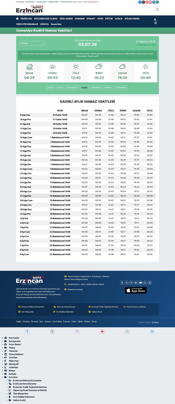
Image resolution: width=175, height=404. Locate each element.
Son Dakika (57, 321)
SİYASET (91, 19)
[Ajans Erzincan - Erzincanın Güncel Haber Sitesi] (29, 10)
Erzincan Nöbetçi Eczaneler (33, 307)
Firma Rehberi (16, 354)
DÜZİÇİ (60, 88)
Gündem (26, 321)
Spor (41, 321)
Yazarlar (13, 351)
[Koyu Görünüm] (155, 20)
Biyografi (14, 364)
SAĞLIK (119, 19)
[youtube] (102, 331)
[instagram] (77, 331)
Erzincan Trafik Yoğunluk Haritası (105, 307)
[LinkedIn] (136, 283)
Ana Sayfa (14, 338)
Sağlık (18, 321)
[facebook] (27, 331)
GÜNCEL (44, 24)
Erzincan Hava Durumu (66, 307)
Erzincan (66, 321)
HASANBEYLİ (72, 88)
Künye (94, 321)
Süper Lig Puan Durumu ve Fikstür (30, 390)
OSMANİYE (96, 88)
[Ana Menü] (155, 23)
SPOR (100, 19)
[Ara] (157, 10)
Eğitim (80, 321)
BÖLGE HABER (132, 19)
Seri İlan (13, 357)
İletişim (87, 321)
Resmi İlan (56, 24)
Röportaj (13, 361)
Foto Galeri (15, 344)
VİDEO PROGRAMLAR (27, 24)
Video (73, 321)
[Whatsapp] (145, 283)
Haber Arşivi (97, 312)
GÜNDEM (79, 19)
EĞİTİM (109, 19)
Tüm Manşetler (27, 312)
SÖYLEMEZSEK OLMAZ (46, 19)
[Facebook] (122, 283)
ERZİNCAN (26, 19)
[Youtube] (140, 283)
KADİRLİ (84, 88)
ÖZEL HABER (66, 19)
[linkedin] (152, 331)
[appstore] (136, 290)
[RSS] (150, 283)
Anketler (13, 367)
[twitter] (52, 331)
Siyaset (48, 321)
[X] (127, 283)
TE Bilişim (155, 322)
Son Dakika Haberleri (65, 312)
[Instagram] (131, 283)
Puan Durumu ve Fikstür (136, 307)
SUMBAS (108, 88)
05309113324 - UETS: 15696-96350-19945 (86, 284)
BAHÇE (50, 88)
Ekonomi (34, 321)
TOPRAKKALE (121, 88)
